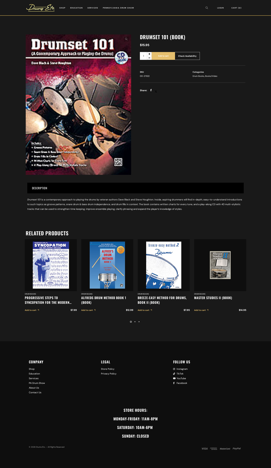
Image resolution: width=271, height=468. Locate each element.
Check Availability (187, 56)
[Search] (207, 8)
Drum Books (198, 76)
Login (220, 8)
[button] (126, 39)
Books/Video (211, 76)
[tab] (135, 188)
